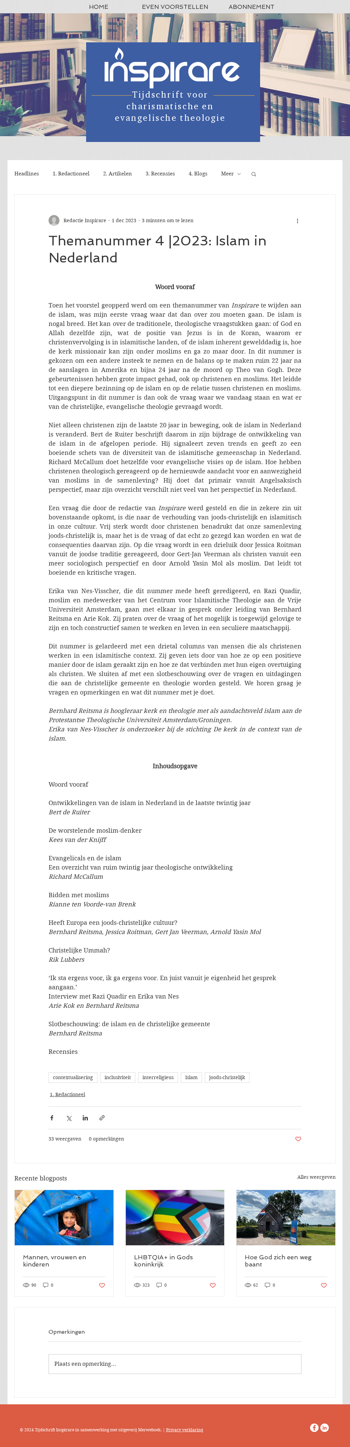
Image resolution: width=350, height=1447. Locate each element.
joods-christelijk (227, 1077)
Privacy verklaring (184, 1429)
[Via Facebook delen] (52, 1118)
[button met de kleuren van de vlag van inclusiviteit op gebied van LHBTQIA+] (175, 1217)
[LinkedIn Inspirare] (324, 1427)
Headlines (26, 174)
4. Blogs (198, 174)
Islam (191, 1077)
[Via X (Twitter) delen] (68, 1118)
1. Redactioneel (71, 174)
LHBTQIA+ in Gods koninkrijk (163, 1260)
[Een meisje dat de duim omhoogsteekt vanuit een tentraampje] (64, 1217)
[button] (254, 173)
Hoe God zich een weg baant (278, 1260)
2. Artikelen (117, 174)
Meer (227, 174)
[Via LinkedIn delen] (85, 1118)
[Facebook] (314, 1427)
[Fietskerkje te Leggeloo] (286, 1217)
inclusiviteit (118, 1077)
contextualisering (73, 1077)
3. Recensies (160, 174)
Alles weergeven (316, 1177)
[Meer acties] (297, 220)
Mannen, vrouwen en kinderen (54, 1260)
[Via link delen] (102, 1118)
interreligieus (158, 1077)
